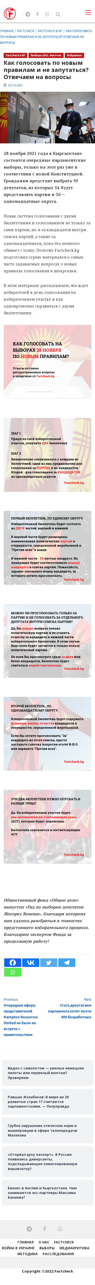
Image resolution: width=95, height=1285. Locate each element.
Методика (27, 1253)
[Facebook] (12, 962)
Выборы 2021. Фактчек (46, 55)
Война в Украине (18, 1248)
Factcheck (64, 1242)
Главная (25, 1242)
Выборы (47, 1248)
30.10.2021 (15, 85)
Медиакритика (74, 1248)
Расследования (58, 1253)
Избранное (74, 55)
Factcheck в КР (15, 55)
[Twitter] (48, 962)
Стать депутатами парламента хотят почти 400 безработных (69, 1008)
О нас (43, 1242)
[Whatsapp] (12, 972)
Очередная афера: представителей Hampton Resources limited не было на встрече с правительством (21, 1017)
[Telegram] (66, 962)
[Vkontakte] (30, 962)
